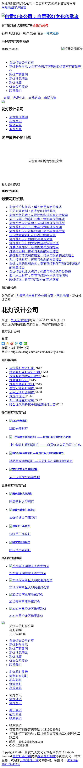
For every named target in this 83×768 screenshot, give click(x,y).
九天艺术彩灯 (20, 320)
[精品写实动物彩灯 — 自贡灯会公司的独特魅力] (36, 453)
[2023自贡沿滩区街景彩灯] (27, 608)
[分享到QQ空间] (7, 343)
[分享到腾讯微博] (16, 343)
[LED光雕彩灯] (18, 420)
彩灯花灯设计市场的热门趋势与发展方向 (37, 231)
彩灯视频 (15, 82)
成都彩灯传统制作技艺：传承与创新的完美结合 (41, 255)
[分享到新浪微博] (12, 343)
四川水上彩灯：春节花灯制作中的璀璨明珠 (38, 275)
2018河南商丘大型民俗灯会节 (29, 587)
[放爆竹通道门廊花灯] (22, 509)
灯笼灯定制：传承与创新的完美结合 (34, 251)
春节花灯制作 (46, 756)
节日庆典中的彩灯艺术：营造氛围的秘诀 (37, 219)
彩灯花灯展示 (18, 672)
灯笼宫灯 (65, 66)
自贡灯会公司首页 (21, 62)
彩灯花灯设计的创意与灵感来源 (31, 239)
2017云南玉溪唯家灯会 (24, 601)
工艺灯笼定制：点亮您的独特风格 (32, 211)
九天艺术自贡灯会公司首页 (34, 295)
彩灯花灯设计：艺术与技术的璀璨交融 (35, 227)
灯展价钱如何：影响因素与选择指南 (34, 247)
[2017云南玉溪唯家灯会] (26, 594)
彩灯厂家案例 (18, 74)
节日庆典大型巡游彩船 (24, 477)
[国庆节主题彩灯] (19, 542)
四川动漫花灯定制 (22, 400)
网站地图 (8, 7)
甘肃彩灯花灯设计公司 (25, 372)
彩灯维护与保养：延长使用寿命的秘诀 (35, 207)
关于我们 (15, 710)
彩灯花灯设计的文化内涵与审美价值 (34, 243)
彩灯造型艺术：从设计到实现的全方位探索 (38, 215)
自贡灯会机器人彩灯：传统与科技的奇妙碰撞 (40, 271)
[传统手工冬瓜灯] (19, 526)
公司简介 (15, 714)
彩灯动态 (15, 699)
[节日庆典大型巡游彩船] (23, 469)
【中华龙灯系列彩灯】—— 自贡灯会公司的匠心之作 (45, 445)
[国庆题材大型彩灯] (20, 493)
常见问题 (15, 125)
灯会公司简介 (18, 86)
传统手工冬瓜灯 (20, 534)
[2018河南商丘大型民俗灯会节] (31, 580)
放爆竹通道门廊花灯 (23, 517)
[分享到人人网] (21, 343)
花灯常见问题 (18, 78)
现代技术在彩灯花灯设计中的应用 (32, 235)
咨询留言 (15, 129)
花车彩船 (53, 66)
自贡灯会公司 (22, 756)
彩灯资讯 (15, 703)
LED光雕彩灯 (18, 428)
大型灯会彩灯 (38, 66)
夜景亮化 (15, 688)
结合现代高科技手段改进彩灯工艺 (32, 404)
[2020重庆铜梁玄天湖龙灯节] (29, 566)
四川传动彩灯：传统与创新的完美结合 (35, 259)
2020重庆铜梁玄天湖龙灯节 (27, 573)
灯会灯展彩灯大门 (22, 384)
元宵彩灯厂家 (29, 760)
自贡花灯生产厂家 (22, 368)
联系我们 (15, 90)
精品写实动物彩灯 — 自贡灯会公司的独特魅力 (41, 461)
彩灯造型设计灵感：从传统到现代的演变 (37, 223)
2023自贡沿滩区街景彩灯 (26, 615)
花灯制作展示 (18, 66)
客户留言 (20, 7)
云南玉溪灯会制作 (22, 392)
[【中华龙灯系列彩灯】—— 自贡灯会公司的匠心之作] (40, 437)
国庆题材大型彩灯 (21, 501)
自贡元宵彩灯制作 (22, 388)
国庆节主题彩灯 (20, 550)
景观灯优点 (17, 396)
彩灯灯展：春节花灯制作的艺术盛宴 (34, 279)
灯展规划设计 (19, 380)
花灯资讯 (15, 121)
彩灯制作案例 (18, 117)
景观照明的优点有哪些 (25, 376)
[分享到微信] (25, 343)
